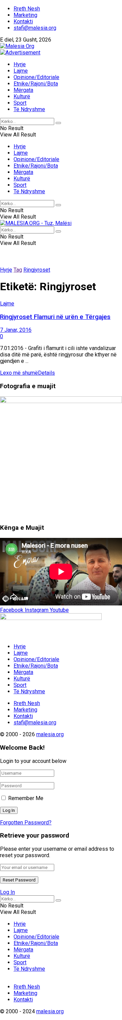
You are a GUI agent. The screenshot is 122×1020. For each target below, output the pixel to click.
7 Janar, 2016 (16, 330)
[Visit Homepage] (17, 46)
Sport (20, 103)
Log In (7, 892)
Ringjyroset (36, 270)
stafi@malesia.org (35, 28)
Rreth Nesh (27, 8)
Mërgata (23, 90)
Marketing (25, 15)
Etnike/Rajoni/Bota (36, 83)
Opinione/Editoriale (36, 77)
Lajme (21, 71)
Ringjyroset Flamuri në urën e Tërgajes (55, 317)
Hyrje (20, 64)
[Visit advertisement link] (20, 52)
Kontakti (23, 21)
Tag (18, 270)
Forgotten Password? (26, 822)
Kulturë (22, 96)
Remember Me (25, 798)
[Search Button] (58, 123)
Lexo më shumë (27, 373)
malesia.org (50, 734)
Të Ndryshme (29, 109)
